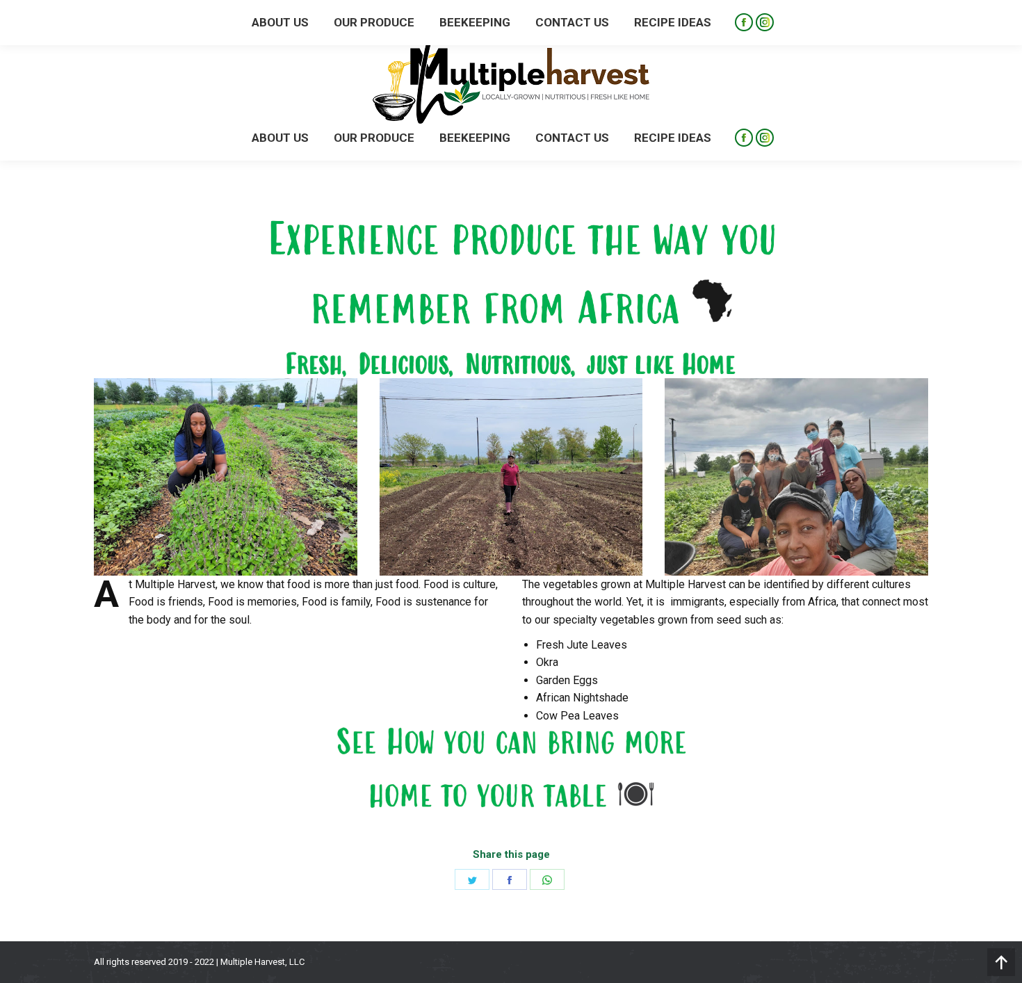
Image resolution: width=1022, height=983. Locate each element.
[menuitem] (280, 138)
